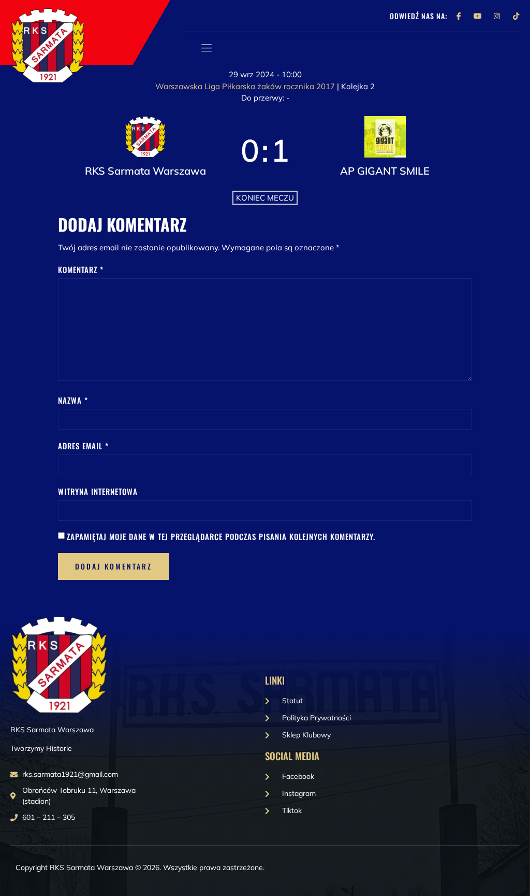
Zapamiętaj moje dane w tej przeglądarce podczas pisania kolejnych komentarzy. (221, 536)
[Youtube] (477, 16)
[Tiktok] (516, 16)
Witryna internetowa (98, 491)
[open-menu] (205, 48)
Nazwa (73, 400)
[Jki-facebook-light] (458, 16)
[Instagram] (496, 16)
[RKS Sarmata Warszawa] (145, 150)
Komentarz (81, 269)
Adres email (83, 445)
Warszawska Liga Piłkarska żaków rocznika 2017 (246, 86)
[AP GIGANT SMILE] (385, 150)
